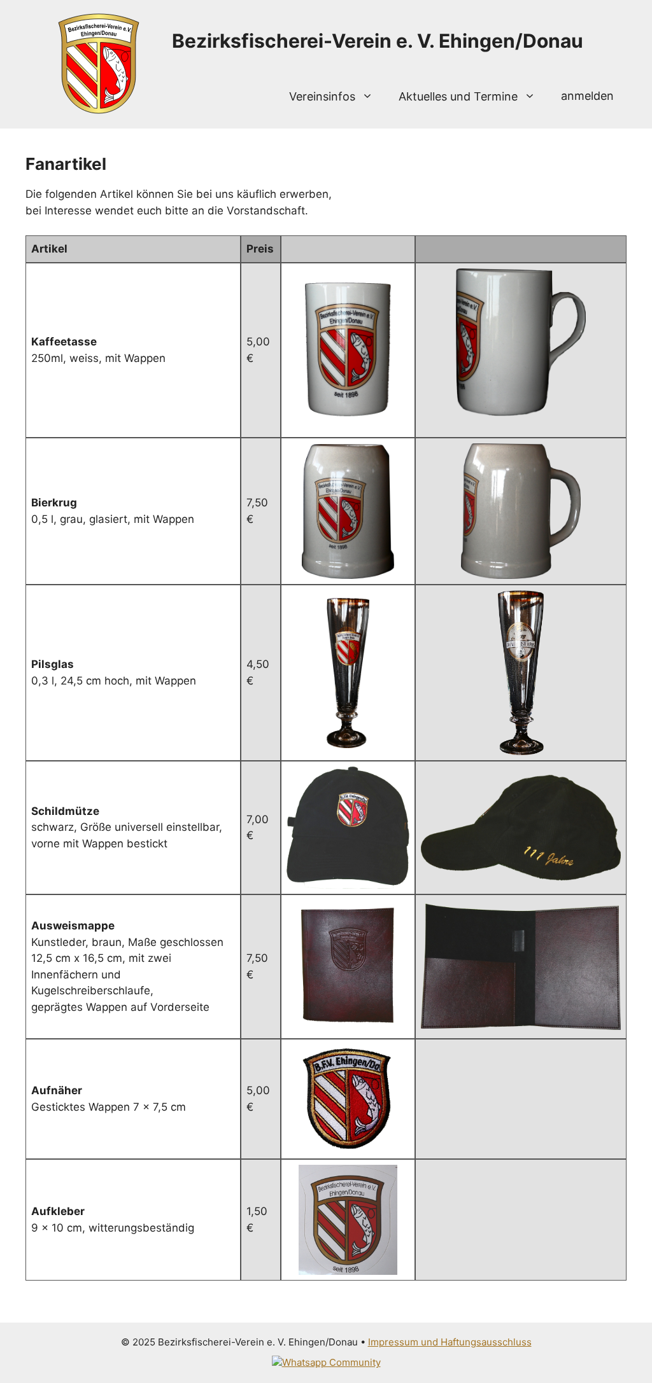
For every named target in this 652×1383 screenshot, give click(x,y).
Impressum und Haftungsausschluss (450, 1342)
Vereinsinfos (322, 96)
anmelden (587, 95)
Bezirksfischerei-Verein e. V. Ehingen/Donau (377, 40)
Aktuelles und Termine (458, 96)
